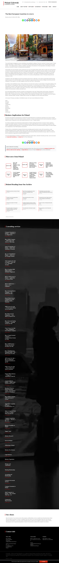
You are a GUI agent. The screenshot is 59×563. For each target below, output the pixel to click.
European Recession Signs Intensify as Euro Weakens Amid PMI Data (45, 198)
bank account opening (15, 149)
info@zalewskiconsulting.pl (29, 2)
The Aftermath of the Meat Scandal (29, 209)
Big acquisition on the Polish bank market (45, 209)
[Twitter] (36, 20)
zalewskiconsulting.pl (34, 545)
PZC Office (18, 17)
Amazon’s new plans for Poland (12, 203)
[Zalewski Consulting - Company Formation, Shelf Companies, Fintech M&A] (11, 4)
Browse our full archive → (10, 216)
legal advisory (25, 149)
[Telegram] (25, 20)
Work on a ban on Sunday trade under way (45, 203)
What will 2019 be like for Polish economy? (28, 198)
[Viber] (27, 20)
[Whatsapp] (23, 20)
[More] (39, 20)
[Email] (30, 20)
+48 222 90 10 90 (41, 2)
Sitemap (7, 558)
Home (18, 6)
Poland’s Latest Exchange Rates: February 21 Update (12, 198)
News (50, 6)
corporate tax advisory (12, 137)
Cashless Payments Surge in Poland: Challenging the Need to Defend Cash (29, 203)
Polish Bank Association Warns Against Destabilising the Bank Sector (45, 192)
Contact (54, 6)
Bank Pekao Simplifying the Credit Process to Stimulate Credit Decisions (29, 193)
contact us (20, 137)
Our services (38, 6)
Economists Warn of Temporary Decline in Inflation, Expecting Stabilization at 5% (12, 210)
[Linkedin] (32, 20)
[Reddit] (34, 20)
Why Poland (31, 6)
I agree (43, 561)
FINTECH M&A (44, 6)
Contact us (38, 149)
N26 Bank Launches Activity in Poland (13, 192)
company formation (48, 148)
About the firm (23, 6)
